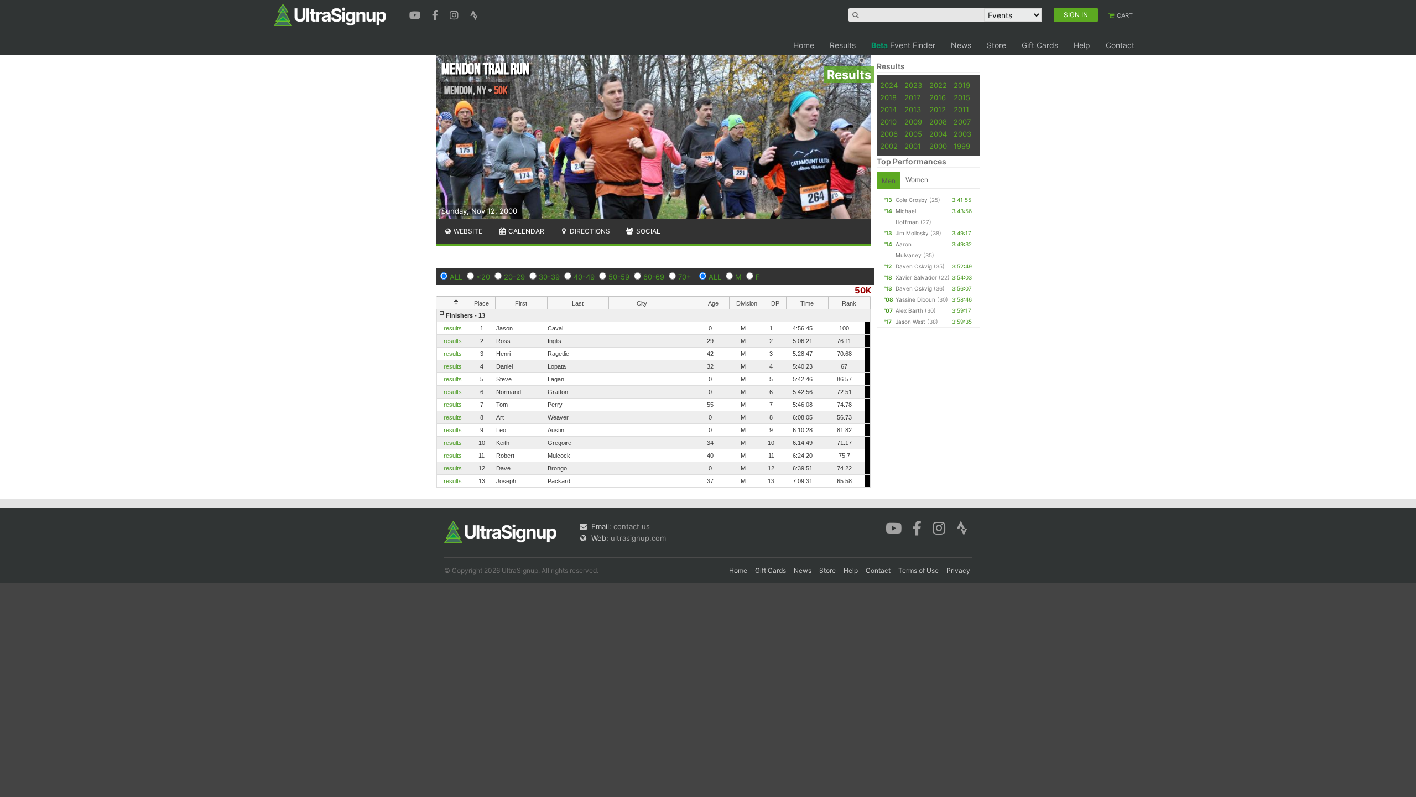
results (453, 328)
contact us (631, 526)
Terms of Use (918, 570)
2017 (912, 97)
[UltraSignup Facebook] (436, 13)
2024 (889, 85)
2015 (962, 97)
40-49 (584, 276)
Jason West (910, 321)
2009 (913, 121)
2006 (889, 134)
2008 (938, 121)
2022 (938, 85)
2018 (888, 97)
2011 (961, 109)
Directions (589, 231)
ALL (456, 276)
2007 (962, 121)
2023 (913, 85)
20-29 (514, 276)
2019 (962, 85)
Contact (1120, 45)
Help (1082, 45)
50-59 (618, 276)
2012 (937, 109)
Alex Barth (909, 310)
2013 (912, 109)
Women (916, 179)
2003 (962, 134)
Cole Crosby (912, 199)
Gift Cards (1040, 45)
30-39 (549, 276)
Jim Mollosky (912, 233)
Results (843, 45)
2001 (912, 146)
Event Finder (903, 45)
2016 (937, 97)
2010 (888, 121)
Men (889, 181)
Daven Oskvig (914, 266)
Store (996, 45)
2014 (888, 109)
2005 (913, 134)
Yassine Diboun (915, 299)
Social (647, 231)
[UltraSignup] (330, 14)
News (961, 45)
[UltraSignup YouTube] (416, 13)
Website (467, 231)
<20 (483, 276)
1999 (962, 146)
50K (863, 290)
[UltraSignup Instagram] (455, 13)
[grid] (653, 398)
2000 (938, 146)
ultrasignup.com (638, 538)
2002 (889, 146)
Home (803, 45)
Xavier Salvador (916, 277)
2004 (938, 134)
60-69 (653, 276)
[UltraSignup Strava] (474, 13)
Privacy (958, 570)
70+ (684, 276)
